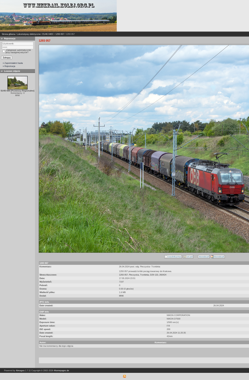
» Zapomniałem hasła (13, 63)
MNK (121, 296)
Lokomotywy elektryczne (29, 34)
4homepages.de (61, 370)
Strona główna (8, 34)
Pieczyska (134, 275)
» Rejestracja (9, 66)
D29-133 (154, 275)
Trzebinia (144, 275)
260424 (162, 275)
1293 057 (59, 34)
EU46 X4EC (48, 34)
